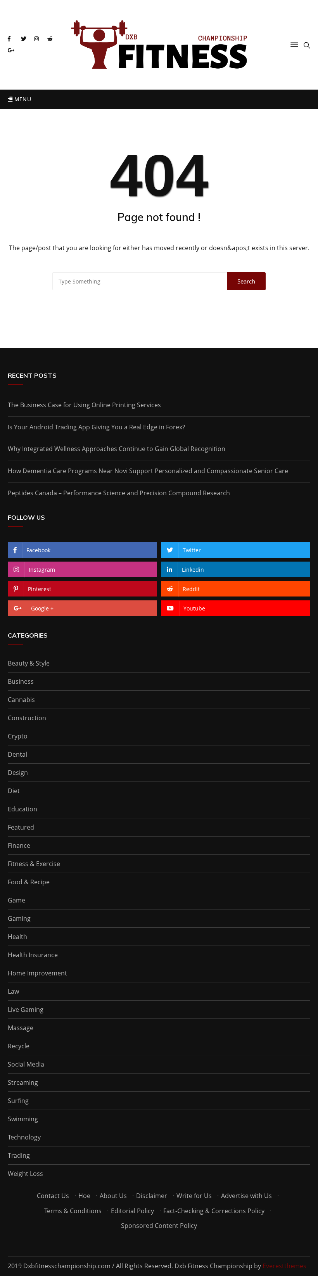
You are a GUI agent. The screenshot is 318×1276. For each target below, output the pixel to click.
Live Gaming (25, 1009)
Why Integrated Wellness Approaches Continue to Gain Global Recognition (116, 448)
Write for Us (194, 1195)
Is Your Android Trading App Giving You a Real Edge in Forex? (96, 427)
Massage (20, 1028)
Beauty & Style (29, 663)
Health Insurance (33, 955)
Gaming (19, 918)
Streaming (23, 1082)
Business (21, 681)
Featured (21, 827)
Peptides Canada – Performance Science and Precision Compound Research (119, 493)
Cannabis (21, 700)
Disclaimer (151, 1195)
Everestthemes (284, 1266)
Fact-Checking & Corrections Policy (213, 1211)
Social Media (26, 1064)
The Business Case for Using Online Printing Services (84, 405)
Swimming (23, 1119)
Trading (19, 1155)
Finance (19, 845)
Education (22, 809)
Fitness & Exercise (34, 864)
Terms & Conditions (73, 1211)
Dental (17, 754)
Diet (14, 791)
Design (18, 772)
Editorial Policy (132, 1211)
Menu (21, 99)
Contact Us (53, 1195)
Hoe (84, 1195)
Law (13, 991)
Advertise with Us (246, 1195)
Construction (27, 718)
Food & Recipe (29, 882)
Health (17, 937)
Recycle (18, 1046)
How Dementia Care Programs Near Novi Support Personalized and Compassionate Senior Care (148, 471)
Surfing (18, 1101)
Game (16, 900)
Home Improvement (37, 973)
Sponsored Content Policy (159, 1225)
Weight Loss (25, 1174)
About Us (113, 1195)
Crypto (18, 736)
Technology (24, 1137)
